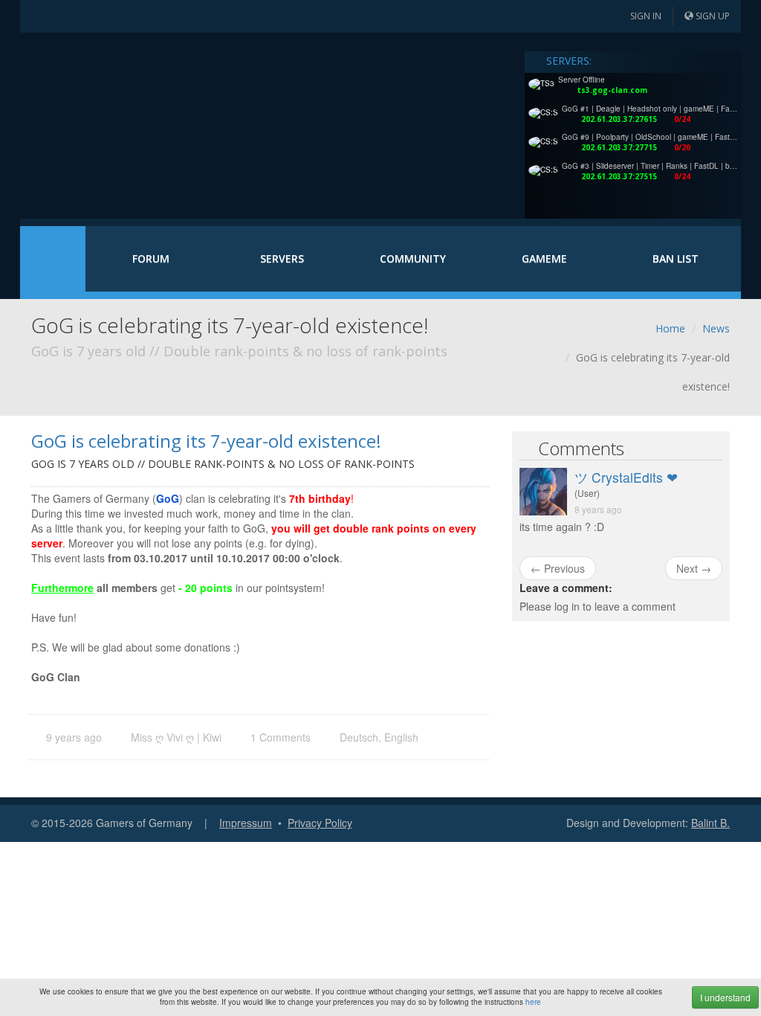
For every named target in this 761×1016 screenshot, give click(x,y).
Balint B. (710, 822)
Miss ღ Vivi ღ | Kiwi (176, 737)
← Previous (558, 568)
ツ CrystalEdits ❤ (626, 477)
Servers (282, 258)
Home (52, 258)
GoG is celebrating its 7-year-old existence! (206, 440)
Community (413, 258)
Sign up (711, 16)
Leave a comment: (565, 587)
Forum (150, 258)
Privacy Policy (320, 822)
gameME (544, 258)
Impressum (245, 822)
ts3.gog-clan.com (612, 90)
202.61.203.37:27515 (619, 176)
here (533, 1002)
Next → (693, 568)
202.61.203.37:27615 (619, 119)
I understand (725, 997)
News (716, 328)
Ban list (675, 258)
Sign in (644, 16)
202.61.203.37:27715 (619, 147)
